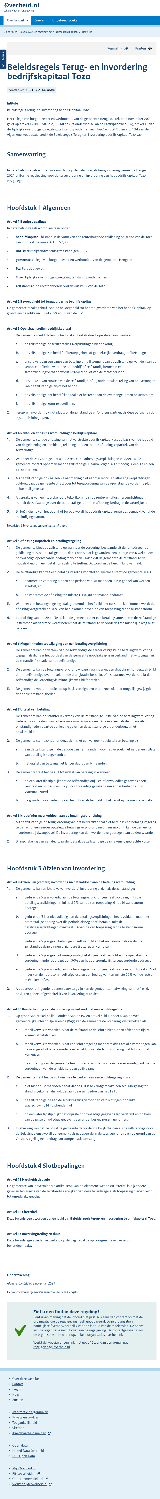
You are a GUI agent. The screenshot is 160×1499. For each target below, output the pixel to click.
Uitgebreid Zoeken (65, 20)
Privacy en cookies (25, 1417)
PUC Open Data (23, 1456)
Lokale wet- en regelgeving (36, 32)
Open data (20, 1445)
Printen (140, 48)
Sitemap (18, 1428)
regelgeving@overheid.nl (51, 1347)
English (17, 1389)
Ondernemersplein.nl (27, 1479)
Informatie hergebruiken (30, 1412)
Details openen (3, 59)
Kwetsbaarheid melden (29, 1433)
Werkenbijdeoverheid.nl (29, 1484)
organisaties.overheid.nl (104, 1334)
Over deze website (25, 1379)
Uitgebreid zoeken (67, 32)
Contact (17, 1384)
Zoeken (39, 20)
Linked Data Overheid (28, 1451)
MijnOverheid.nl (24, 1468)
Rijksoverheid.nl (23, 1473)
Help (15, 1394)
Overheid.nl (15, 21)
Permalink (114, 48)
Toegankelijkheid (24, 1422)
